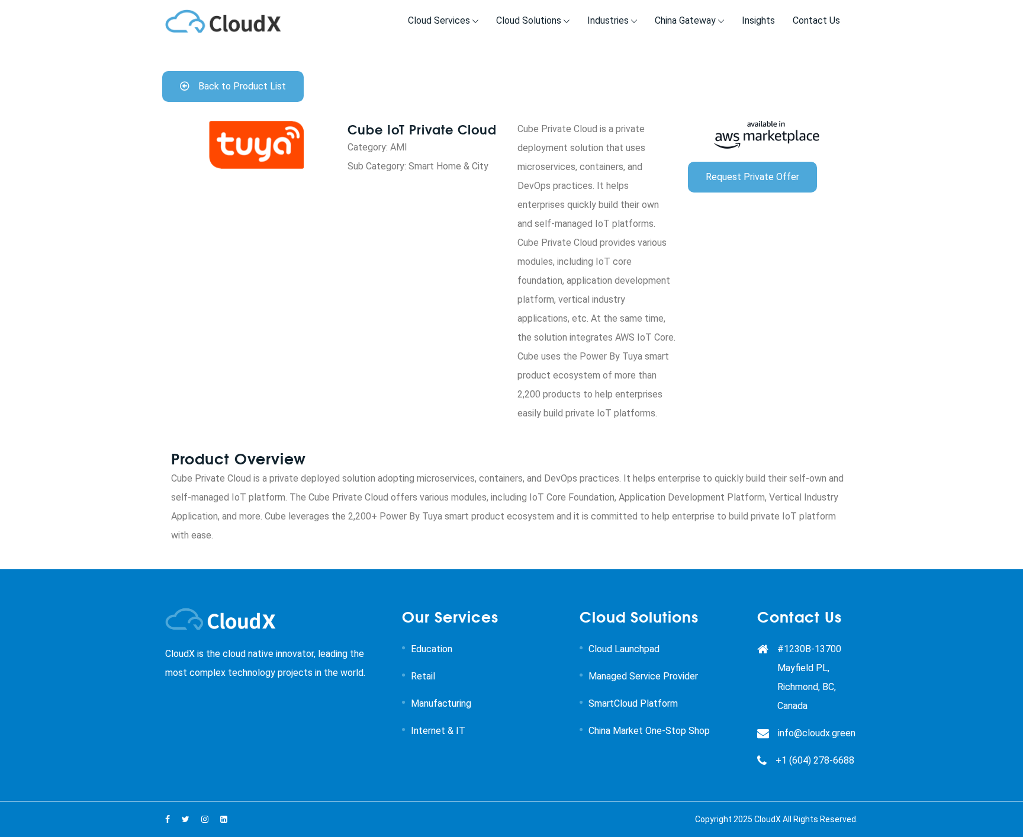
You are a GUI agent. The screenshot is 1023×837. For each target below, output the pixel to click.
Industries (608, 20)
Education (431, 649)
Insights (758, 20)
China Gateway (685, 20)
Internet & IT (438, 730)
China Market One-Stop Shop (649, 730)
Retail (423, 676)
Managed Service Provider (643, 676)
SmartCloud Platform (633, 703)
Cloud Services (439, 20)
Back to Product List (242, 86)
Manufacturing (441, 703)
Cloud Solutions (528, 20)
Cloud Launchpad (624, 649)
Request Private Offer (752, 176)
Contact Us (816, 20)
